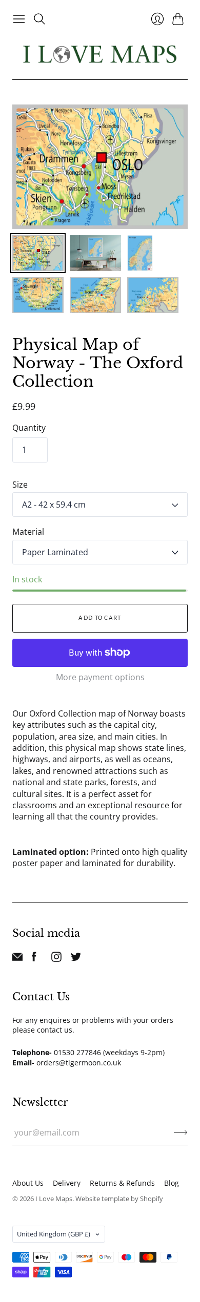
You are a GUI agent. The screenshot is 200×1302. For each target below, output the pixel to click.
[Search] (39, 19)
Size (20, 484)
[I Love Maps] (100, 54)
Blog (171, 1183)
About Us (28, 1183)
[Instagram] (56, 958)
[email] (17, 958)
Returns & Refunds (122, 1183)
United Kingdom (53, 1233)
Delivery (67, 1183)
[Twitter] (76, 958)
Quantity (29, 427)
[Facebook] (34, 958)
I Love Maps (53, 1198)
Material (28, 531)
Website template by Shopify (119, 1198)
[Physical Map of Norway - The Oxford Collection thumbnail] (38, 253)
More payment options (100, 677)
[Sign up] (181, 1132)
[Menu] (19, 19)
